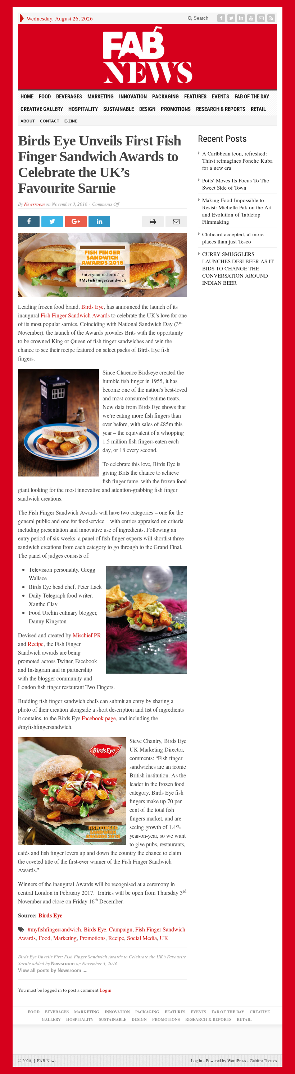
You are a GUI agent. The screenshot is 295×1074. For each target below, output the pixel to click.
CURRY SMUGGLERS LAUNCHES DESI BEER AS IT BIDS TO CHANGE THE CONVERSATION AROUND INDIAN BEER (238, 268)
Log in (196, 1060)
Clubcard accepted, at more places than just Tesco (233, 238)
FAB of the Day (252, 96)
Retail (258, 109)
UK (164, 938)
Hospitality (83, 109)
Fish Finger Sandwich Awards (75, 315)
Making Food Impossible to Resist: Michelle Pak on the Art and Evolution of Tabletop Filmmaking (237, 210)
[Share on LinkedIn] (100, 221)
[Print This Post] (151, 221)
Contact (49, 121)
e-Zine (70, 121)
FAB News (44, 1060)
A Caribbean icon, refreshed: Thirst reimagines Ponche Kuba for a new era (237, 160)
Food (45, 96)
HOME (27, 96)
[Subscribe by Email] (262, 18)
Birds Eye (92, 306)
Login (106, 990)
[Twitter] (232, 18)
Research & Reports (220, 109)
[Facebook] (222, 18)
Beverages (69, 96)
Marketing (100, 96)
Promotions (176, 109)
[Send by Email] (175, 221)
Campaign (120, 929)
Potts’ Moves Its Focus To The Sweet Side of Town (235, 184)
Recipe (36, 643)
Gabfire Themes (263, 1060)
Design (147, 109)
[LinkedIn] (242, 18)
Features (195, 96)
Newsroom (34, 204)
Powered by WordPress (226, 1060)
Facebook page (99, 718)
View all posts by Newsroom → (52, 970)
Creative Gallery (42, 109)
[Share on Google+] (76, 221)
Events (220, 96)
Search (200, 18)
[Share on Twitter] (53, 221)
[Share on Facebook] (29, 221)
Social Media (142, 938)
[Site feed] (272, 18)
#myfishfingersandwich (54, 929)
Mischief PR (87, 635)
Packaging (165, 96)
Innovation (133, 96)
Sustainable (118, 109)
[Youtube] (252, 18)
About (28, 121)
